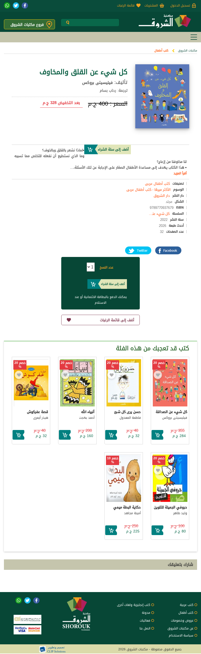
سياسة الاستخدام (181, 635)
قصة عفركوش (37, 412)
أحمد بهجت (86, 418)
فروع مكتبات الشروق (27, 24)
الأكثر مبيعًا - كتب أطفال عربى (148, 189)
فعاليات (145, 620)
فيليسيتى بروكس (97, 82)
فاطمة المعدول (130, 418)
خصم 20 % (159, 365)
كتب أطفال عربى (157, 183)
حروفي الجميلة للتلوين (170, 507)
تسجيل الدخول (180, 5)
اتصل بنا (144, 628)
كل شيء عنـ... (159, 213)
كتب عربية (186, 605)
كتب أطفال (161, 50)
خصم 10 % (112, 460)
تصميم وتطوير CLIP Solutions (56, 649)
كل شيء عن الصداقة (171, 412)
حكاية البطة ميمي (127, 507)
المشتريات (151, 5)
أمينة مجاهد (132, 513)
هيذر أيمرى (40, 418)
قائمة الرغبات (126, 5)
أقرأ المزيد (180, 173)
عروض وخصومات (182, 620)
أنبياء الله (87, 412)
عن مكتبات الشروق (180, 628)
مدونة (146, 613)
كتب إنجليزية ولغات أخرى (133, 605)
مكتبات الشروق (187, 50)
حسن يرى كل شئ (127, 412)
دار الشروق (162, 195)
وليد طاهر (180, 513)
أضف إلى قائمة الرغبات (117, 320)
